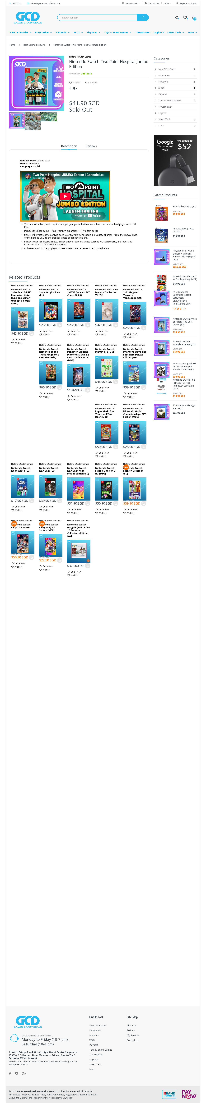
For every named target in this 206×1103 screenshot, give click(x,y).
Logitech (93, 1059)
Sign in (194, 3)
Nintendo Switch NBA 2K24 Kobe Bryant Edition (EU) (78, 470)
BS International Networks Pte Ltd (37, 1091)
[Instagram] (16, 1073)
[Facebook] (70, 88)
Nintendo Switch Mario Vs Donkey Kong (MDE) (185, 278)
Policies (131, 1030)
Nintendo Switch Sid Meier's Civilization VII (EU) (106, 292)
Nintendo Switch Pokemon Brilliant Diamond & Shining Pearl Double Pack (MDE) (78, 354)
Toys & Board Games (100, 1049)
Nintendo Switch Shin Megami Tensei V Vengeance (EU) (132, 294)
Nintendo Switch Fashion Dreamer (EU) (133, 470)
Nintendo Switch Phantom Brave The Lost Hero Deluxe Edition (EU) (134, 353)
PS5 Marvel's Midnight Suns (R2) (184, 407)
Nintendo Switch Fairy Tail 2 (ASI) (20, 526)
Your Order (153, 3)
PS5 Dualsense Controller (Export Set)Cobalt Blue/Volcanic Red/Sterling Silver (182, 298)
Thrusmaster (96, 1054)
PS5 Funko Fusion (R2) (184, 206)
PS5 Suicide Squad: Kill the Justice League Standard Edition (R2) (184, 366)
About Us (131, 1025)
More (92, 1069)
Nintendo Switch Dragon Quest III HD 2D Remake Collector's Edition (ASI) (78, 530)
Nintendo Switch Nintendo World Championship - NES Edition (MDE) (134, 413)
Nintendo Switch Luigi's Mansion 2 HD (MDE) (105, 470)
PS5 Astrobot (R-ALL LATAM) (183, 230)
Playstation (95, 1030)
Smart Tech (95, 1064)
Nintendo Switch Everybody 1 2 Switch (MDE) (48, 527)
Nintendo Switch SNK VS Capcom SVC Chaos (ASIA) (78, 292)
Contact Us (132, 1040)
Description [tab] (69, 146)
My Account (133, 1035)
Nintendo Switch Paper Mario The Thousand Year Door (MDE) (104, 413)
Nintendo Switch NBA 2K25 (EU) (48, 469)
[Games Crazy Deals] (27, 17)
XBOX (92, 1040)
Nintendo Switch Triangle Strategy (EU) (184, 343)
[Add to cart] (31, 333)
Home (12, 44)
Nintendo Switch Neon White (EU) (20, 469)
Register (184, 3)
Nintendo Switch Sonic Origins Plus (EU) (49, 292)
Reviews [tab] (91, 146)
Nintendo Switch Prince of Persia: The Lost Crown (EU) (185, 321)
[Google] (75, 88)
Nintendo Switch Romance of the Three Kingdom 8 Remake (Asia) (49, 353)
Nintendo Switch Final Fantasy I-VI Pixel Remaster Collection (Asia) (184, 384)
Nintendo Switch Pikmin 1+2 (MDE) (105, 350)
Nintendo (94, 1035)
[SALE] (134, 488)
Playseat (93, 1044)
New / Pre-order (97, 1025)
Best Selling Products (34, 44)
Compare (92, 82)
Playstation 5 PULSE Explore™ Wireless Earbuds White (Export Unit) (184, 255)
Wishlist (76, 82)
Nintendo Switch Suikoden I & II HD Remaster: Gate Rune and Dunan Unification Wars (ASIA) (21, 296)
